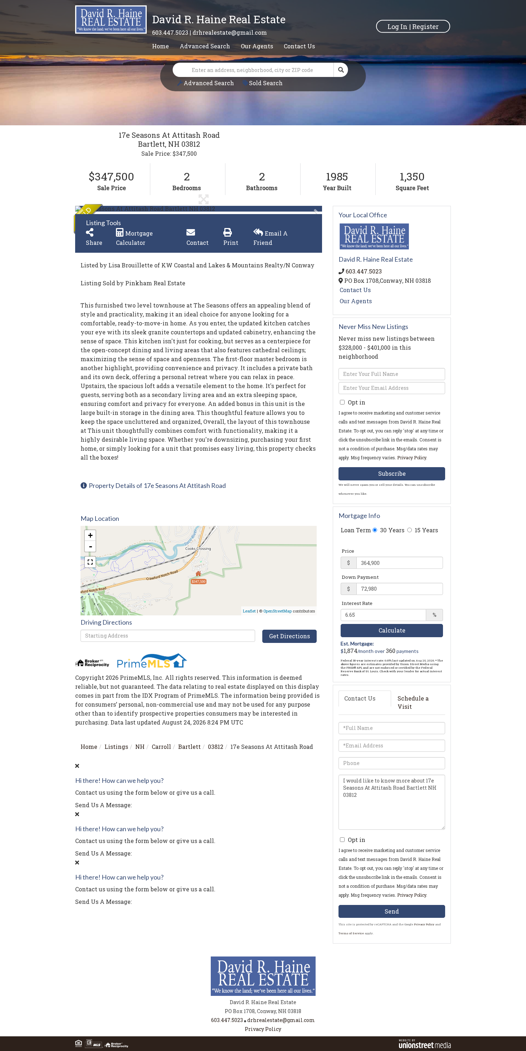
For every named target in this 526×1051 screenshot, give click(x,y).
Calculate (392, 630)
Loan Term (356, 530)
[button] (341, 70)
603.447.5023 (170, 32)
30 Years (391, 530)
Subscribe (392, 473)
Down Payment (360, 577)
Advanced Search (209, 83)
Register (425, 26)
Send (392, 911)
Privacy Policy (411, 457)
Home (89, 746)
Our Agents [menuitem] (257, 46)
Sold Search (266, 83)
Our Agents (356, 301)
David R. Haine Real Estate (219, 19)
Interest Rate (357, 603)
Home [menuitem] (160, 46)
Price (348, 551)
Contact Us (355, 290)
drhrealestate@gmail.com (230, 32)
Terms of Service (351, 933)
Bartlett (189, 746)
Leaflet (249, 611)
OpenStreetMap (277, 611)
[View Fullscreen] (90, 562)
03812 (215, 746)
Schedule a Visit (413, 702)
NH (140, 746)
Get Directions (289, 636)
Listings (116, 746)
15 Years (425, 530)
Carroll (161, 746)
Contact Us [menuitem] (299, 46)
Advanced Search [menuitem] (205, 46)
